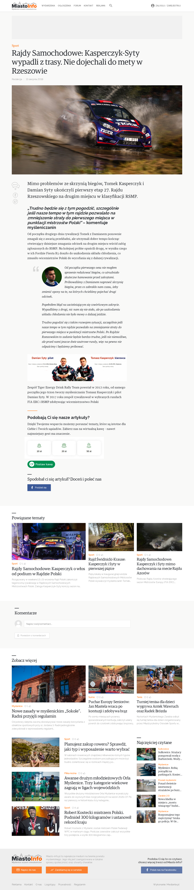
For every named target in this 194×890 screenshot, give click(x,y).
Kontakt (88, 6)
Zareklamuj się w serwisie (68, 870)
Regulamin (79, 884)
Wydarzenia (48, 6)
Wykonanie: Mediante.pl (166, 884)
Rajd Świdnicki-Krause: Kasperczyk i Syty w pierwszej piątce (107, 564)
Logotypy (50, 884)
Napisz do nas (28, 870)
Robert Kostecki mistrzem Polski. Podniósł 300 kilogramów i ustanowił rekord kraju (97, 817)
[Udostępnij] (15, 195)
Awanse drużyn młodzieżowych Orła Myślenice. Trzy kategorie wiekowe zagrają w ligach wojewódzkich (97, 783)
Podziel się (40, 487)
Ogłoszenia (64, 6)
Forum (77, 6)
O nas (39, 884)
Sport (15, 45)
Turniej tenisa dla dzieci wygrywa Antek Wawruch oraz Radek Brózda (158, 706)
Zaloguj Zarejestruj (168, 6)
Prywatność (64, 884)
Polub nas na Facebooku (163, 870)
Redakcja (17, 79)
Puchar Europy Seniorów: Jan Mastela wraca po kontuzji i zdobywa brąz (109, 706)
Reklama (100, 6)
